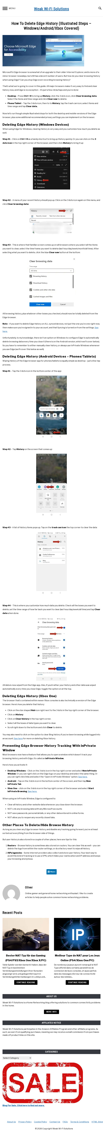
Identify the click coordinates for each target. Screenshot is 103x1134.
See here (18, 738)
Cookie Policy (40, 1122)
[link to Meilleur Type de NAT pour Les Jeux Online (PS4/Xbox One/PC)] (77, 934)
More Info (51, 1012)
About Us (11, 1122)
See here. (82, 777)
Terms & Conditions (79, 1122)
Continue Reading (26, 982)
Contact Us (54, 1122)
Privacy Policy (25, 1122)
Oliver (29, 887)
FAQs (65, 1122)
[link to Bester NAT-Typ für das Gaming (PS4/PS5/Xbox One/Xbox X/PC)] (26, 934)
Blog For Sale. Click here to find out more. (24, 1105)
